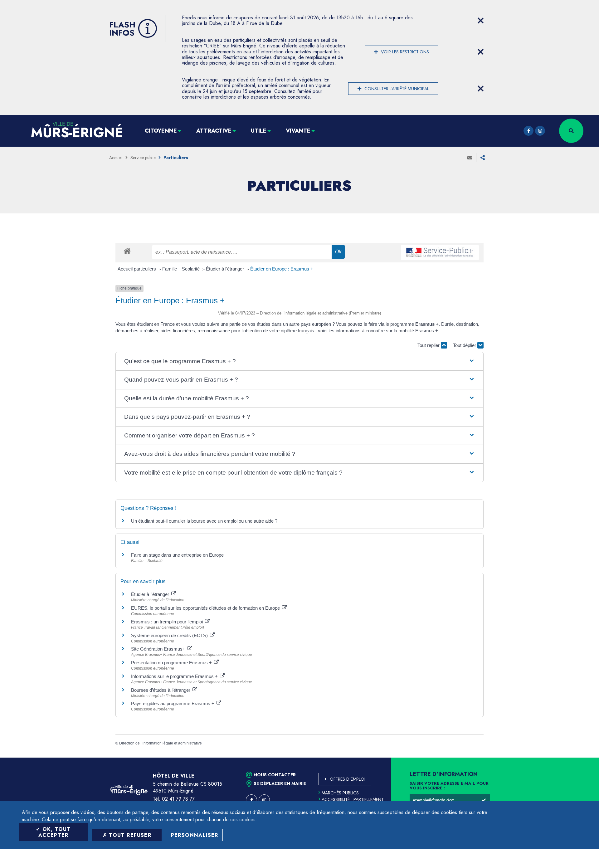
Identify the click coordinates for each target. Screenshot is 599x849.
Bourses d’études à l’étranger (161, 690)
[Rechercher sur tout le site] (571, 131)
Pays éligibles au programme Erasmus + (173, 703)
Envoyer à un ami (470, 157)
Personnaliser (194, 835)
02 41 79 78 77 (178, 799)
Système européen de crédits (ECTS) (170, 635)
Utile (258, 131)
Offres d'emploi (347, 779)
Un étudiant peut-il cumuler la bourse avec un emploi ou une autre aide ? (204, 521)
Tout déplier (465, 345)
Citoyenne (161, 131)
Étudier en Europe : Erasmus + (281, 268)
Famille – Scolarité (181, 268)
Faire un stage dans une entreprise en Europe (177, 555)
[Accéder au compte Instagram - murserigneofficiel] (540, 131)
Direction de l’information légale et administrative (160, 743)
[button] (299, 361)
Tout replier (429, 345)
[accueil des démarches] (127, 250)
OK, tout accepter (54, 832)
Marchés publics (340, 792)
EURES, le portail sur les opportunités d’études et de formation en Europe (206, 608)
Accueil (116, 157)
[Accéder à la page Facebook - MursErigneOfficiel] (528, 131)
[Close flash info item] (480, 20)
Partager (482, 157)
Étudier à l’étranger (225, 268)
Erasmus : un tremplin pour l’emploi (167, 621)
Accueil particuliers (137, 268)
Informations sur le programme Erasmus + (175, 676)
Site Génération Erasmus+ (159, 648)
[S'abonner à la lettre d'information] (483, 800)
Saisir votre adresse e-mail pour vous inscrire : (449, 786)
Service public (143, 157)
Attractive (213, 131)
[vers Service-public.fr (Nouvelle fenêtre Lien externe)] (440, 252)
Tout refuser (129, 835)
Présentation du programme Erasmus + (172, 662)
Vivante (298, 131)
